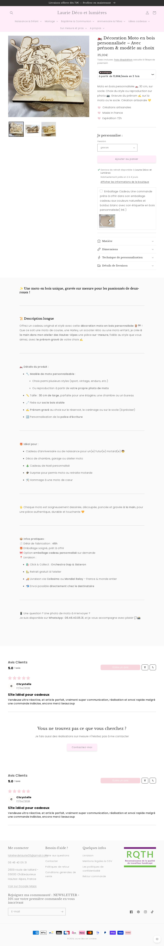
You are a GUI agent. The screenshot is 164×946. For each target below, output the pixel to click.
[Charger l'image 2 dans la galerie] (32, 129)
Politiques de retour (57, 866)
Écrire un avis (120, 667)
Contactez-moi (82, 747)
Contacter (51, 861)
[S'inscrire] (62, 911)
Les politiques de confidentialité (93, 868)
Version (101, 141)
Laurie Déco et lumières (86, 939)
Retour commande (94, 876)
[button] (11, 12)
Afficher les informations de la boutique (125, 181)
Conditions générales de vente (60, 874)
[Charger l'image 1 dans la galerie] (16, 129)
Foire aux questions (57, 855)
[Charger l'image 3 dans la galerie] (48, 129)
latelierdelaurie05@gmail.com (28, 855)
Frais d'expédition (123, 59)
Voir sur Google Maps (22, 886)
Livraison (88, 855)
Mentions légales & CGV (97, 861)
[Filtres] (145, 667)
